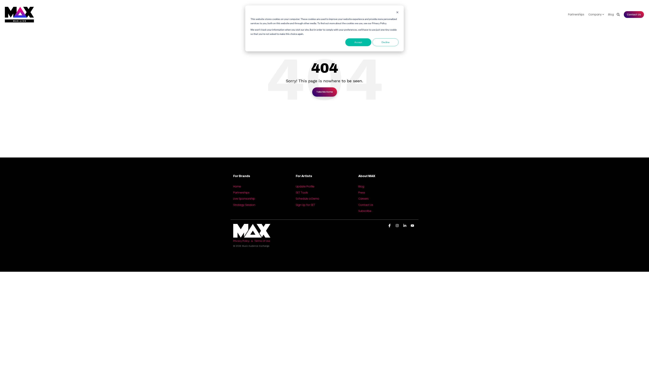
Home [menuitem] (237, 186)
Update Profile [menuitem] (305, 186)
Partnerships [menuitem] (241, 192)
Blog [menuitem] (361, 186)
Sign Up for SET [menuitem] (305, 205)
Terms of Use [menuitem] (262, 241)
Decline (386, 42)
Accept (358, 42)
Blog (611, 14)
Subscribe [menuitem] (364, 211)
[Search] (618, 14)
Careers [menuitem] (363, 199)
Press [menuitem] (361, 192)
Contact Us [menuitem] (365, 205)
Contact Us (634, 14)
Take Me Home (324, 91)
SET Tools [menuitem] (302, 192)
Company (595, 14)
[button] (390, 225)
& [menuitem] (252, 241)
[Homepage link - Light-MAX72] (251, 236)
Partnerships (576, 14)
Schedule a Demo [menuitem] (307, 199)
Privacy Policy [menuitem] (241, 241)
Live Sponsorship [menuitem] (244, 199)
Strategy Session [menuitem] (244, 205)
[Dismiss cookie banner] (397, 13)
